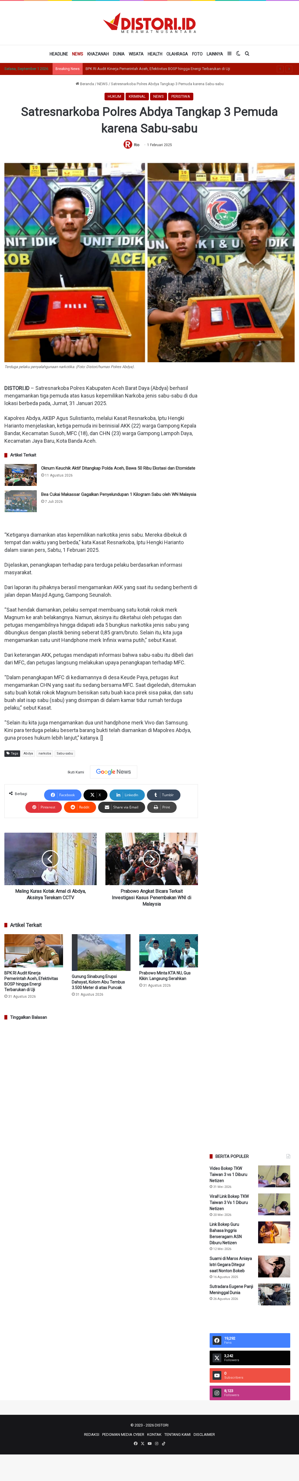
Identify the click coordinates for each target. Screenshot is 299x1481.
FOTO (197, 54)
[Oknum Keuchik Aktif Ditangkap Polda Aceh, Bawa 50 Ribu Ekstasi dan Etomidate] (21, 475)
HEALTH (155, 54)
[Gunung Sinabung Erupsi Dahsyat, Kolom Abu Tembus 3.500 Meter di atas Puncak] (101, 952)
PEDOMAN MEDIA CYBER (123, 1434)
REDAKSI (91, 1434)
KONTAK (154, 1434)
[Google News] (113, 772)
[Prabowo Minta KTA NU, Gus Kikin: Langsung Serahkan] (168, 950)
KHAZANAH (98, 54)
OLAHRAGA (177, 54)
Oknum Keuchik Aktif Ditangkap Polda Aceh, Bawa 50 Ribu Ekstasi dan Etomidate (118, 468)
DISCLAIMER (204, 1434)
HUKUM (114, 96)
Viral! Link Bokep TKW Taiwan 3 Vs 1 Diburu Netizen (229, 1202)
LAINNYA (215, 54)
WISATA (136, 54)
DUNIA (119, 54)
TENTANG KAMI (177, 1434)
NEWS (77, 54)
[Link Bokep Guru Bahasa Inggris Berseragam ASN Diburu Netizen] (274, 1232)
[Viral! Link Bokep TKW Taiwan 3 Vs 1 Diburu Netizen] (274, 1204)
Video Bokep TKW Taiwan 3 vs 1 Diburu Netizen (228, 1174)
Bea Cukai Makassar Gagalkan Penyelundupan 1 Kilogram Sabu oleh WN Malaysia (118, 494)
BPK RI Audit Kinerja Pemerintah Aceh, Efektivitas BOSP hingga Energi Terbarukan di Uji (158, 68)
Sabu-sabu (65, 753)
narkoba (45, 753)
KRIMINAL (137, 96)
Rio (136, 145)
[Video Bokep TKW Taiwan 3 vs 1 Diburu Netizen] (274, 1176)
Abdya (28, 753)
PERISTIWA (180, 96)
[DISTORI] (149, 23)
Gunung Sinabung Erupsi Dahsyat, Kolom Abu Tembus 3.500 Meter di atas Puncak (98, 982)
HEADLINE (59, 54)
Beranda (86, 84)
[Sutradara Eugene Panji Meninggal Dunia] (274, 1294)
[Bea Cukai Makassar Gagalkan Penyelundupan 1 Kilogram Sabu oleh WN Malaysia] (21, 501)
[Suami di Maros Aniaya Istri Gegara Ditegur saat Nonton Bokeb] (274, 1266)
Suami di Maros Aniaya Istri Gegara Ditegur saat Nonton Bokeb (231, 1264)
